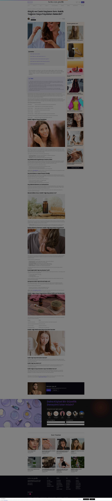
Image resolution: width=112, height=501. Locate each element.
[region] (56, 499)
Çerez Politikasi (6, 500)
